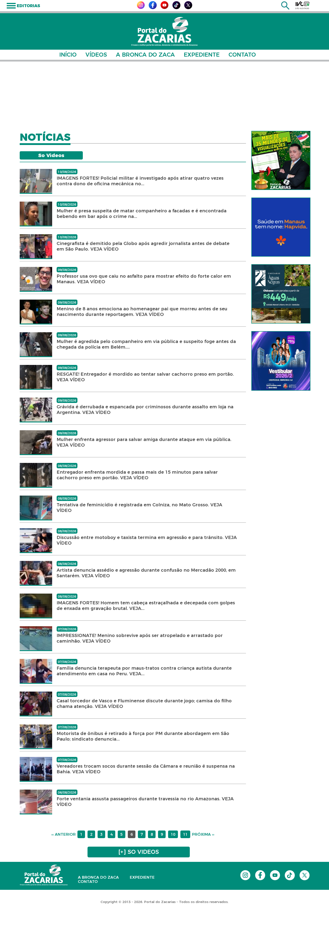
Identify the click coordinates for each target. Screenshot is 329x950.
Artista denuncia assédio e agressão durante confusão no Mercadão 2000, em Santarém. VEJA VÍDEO (146, 572)
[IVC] (302, 5)
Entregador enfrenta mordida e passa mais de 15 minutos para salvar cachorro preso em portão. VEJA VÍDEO (137, 474)
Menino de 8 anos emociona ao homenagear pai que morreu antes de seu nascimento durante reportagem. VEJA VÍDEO (142, 311)
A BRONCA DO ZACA (145, 54)
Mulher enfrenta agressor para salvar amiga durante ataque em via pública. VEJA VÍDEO (144, 442)
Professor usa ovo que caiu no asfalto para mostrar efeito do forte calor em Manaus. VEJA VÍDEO (144, 278)
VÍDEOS (96, 54)
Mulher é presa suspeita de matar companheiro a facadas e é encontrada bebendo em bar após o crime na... (141, 213)
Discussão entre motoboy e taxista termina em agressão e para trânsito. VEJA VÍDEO (147, 540)
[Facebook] (153, 8)
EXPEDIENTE (202, 54)
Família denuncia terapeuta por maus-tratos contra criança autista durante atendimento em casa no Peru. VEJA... (144, 670)
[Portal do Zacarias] (164, 31)
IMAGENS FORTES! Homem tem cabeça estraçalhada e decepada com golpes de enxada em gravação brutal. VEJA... (146, 605)
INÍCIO (68, 54)
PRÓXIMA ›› (203, 834)
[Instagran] (141, 8)
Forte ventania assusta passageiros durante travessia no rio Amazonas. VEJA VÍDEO (145, 801)
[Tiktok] (176, 8)
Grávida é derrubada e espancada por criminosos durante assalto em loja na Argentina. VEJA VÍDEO (145, 409)
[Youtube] (164, 8)
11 (185, 834)
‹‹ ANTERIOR (63, 834)
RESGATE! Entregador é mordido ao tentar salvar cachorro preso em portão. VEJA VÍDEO (145, 376)
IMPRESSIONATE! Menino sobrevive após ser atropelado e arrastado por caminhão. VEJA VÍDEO (140, 638)
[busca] (285, 8)
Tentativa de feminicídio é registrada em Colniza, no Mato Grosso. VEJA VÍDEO (139, 507)
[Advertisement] (164, 96)
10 (173, 834)
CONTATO (242, 54)
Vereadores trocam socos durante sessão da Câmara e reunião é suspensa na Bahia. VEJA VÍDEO (146, 768)
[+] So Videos (138, 851)
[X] (188, 8)
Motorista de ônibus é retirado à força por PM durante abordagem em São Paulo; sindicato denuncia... (143, 736)
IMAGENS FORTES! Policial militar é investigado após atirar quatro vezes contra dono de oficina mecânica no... (140, 180)
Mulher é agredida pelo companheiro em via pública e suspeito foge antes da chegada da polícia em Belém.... (146, 344)
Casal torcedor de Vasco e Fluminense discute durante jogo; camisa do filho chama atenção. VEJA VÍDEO (144, 703)
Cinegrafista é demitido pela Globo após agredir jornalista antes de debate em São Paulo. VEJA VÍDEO (143, 246)
